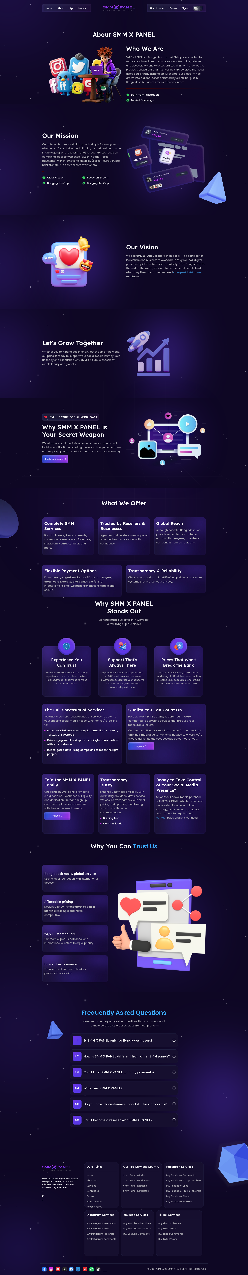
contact (161, 817)
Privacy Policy (94, 1206)
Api (71, 8)
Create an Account (54, 459)
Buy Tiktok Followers (169, 1223)
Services (91, 1185)
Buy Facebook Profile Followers (183, 1191)
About (61, 8)
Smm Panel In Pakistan (136, 1191)
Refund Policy (94, 1201)
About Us (92, 1180)
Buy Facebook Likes (177, 1185)
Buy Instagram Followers (100, 1234)
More (81, 8)
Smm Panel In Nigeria (135, 1185)
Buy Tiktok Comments (170, 1234)
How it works (157, 8)
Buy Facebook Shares (178, 1196)
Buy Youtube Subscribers (137, 1223)
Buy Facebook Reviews (179, 1201)
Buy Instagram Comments (101, 1239)
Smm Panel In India (134, 1175)
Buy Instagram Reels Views (102, 1223)
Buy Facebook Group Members (183, 1180)
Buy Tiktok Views (167, 1239)
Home (49, 8)
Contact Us (93, 1191)
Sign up (186, 8)
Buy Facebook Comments (180, 1175)
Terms (173, 8)
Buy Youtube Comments (137, 1234)
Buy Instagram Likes (98, 1228)
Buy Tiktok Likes (167, 1228)
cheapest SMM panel (187, 272)
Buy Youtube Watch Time (137, 1228)
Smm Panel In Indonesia (136, 1180)
